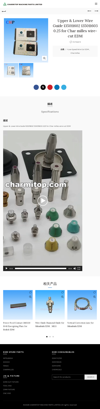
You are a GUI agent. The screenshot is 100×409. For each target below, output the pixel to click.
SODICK (6, 362)
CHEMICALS (57, 369)
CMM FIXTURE (9, 389)
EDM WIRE (56, 366)
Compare (77, 42)
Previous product (89, 11)
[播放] (6, 268)
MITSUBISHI (8, 358)
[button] (43, 201)
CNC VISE (7, 393)
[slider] (40, 268)
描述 (50, 104)
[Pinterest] (50, 87)
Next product (96, 11)
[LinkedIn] (57, 87)
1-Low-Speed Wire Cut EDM (78, 49)
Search (90, 377)
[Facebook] (36, 87)
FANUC (6, 366)
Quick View (30, 297)
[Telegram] (63, 87)
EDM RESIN (56, 362)
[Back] (4, 11)
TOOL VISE (7, 386)
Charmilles (75, 53)
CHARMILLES (8, 369)
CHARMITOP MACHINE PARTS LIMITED (45, 405)
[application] (42, 200)
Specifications (50, 111)
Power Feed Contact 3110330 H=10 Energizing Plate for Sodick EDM (16, 326)
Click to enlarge (44, 58)
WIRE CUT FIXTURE (11, 382)
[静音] (74, 268)
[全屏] (79, 268)
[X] (43, 87)
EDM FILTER (57, 358)
